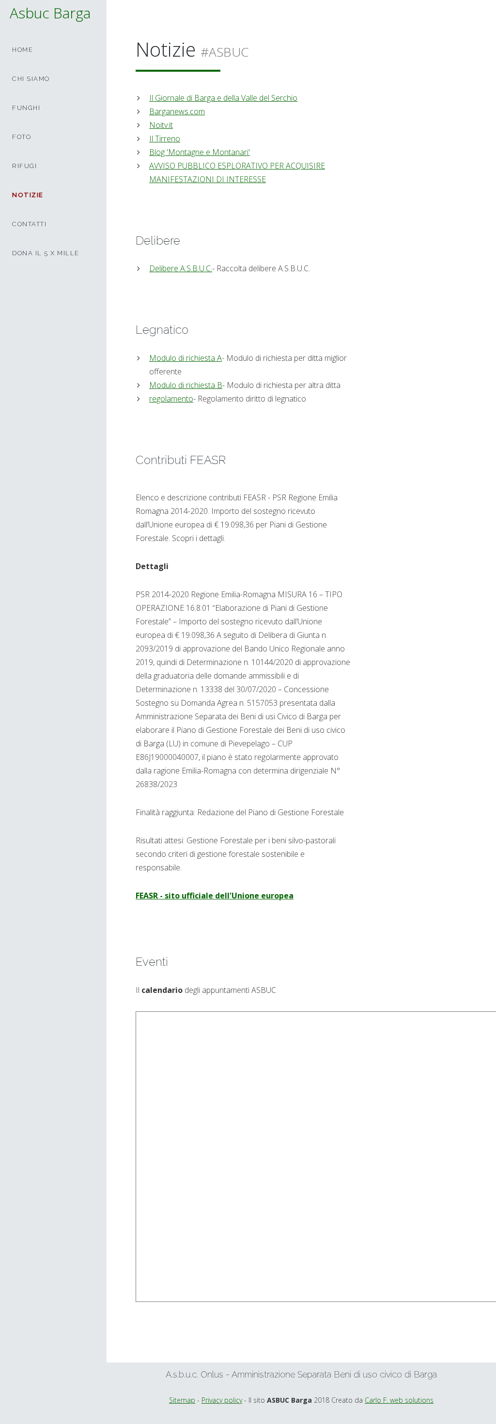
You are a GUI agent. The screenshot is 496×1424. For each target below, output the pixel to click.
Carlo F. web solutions (399, 1400)
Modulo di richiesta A (185, 358)
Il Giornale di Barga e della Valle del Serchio (223, 98)
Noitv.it (161, 125)
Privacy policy (222, 1400)
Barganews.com (177, 111)
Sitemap (182, 1400)
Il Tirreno (164, 138)
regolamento (171, 398)
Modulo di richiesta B (185, 385)
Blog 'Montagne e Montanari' (199, 152)
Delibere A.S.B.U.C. (180, 268)
